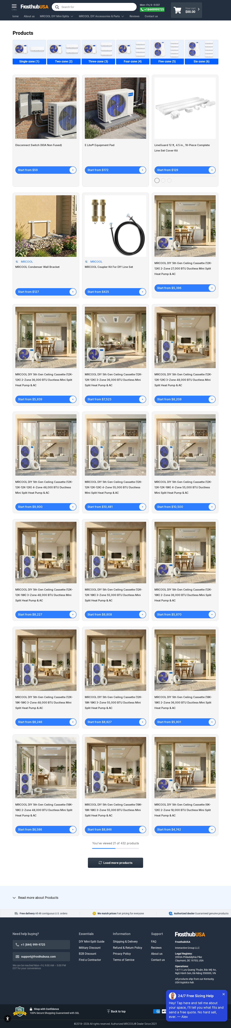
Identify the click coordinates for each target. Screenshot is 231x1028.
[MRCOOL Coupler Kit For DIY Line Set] (115, 226)
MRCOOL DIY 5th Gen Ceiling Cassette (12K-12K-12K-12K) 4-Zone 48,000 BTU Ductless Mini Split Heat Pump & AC (44, 487)
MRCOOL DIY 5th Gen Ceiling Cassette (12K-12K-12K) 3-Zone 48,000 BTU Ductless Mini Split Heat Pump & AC (183, 380)
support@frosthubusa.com (38, 956)
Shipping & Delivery (125, 941)
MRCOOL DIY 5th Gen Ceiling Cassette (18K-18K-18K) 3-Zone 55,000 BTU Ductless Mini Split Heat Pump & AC (113, 810)
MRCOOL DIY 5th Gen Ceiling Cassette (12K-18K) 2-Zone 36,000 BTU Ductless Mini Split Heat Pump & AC (183, 595)
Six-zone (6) (202, 61)
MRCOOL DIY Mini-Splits (54, 16)
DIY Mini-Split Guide (91, 941)
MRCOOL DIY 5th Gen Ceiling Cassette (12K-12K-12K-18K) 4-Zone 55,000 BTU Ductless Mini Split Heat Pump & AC (183, 487)
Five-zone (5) (167, 61)
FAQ (153, 941)
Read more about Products (38, 898)
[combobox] (94, 7)
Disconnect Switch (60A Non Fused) (38, 145)
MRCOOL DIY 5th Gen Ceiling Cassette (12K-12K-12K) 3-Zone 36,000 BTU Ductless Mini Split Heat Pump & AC (113, 380)
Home (15, 16)
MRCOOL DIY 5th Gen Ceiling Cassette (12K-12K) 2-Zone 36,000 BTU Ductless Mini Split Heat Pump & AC (44, 380)
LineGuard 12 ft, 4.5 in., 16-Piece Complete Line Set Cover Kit (182, 147)
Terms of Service (123, 960)
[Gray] (163, 180)
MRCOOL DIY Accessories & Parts (99, 16)
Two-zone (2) (64, 61)
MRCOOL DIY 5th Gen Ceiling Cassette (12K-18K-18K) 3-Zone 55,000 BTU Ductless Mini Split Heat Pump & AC (113, 702)
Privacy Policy (122, 953)
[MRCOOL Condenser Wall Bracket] (46, 226)
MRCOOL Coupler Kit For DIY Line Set (109, 267)
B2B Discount (87, 953)
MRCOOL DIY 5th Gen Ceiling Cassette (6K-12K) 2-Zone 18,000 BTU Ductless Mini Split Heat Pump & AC (182, 810)
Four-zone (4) (133, 61)
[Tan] (169, 180)
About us (29, 16)
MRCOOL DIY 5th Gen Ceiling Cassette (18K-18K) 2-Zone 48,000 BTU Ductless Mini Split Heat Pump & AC (44, 810)
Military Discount (90, 947)
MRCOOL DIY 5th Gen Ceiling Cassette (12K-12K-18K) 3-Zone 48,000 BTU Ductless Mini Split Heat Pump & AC (44, 595)
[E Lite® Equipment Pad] (115, 108)
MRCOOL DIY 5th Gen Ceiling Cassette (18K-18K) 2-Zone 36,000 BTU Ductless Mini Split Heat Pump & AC (183, 702)
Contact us (151, 16)
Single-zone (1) (29, 61)
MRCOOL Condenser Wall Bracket (37, 267)
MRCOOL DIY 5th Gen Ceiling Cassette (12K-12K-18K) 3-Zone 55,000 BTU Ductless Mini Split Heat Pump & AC (113, 595)
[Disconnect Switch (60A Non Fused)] (46, 108)
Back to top (118, 1011)
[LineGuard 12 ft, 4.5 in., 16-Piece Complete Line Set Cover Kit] (185, 108)
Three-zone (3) (98, 61)
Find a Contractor (90, 960)
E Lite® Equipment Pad (99, 145)
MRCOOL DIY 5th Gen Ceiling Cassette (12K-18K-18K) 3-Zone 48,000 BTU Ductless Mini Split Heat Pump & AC (44, 702)
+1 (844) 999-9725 (33, 944)
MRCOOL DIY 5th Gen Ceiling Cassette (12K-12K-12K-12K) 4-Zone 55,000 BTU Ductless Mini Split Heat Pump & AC (113, 487)
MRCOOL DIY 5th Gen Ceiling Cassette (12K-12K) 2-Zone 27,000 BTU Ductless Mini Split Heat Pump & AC (183, 268)
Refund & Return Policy (127, 947)
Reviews (135, 16)
